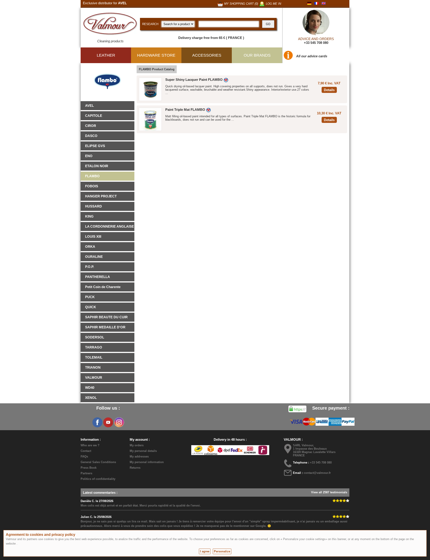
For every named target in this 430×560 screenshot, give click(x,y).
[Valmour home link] (110, 24)
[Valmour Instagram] (119, 422)
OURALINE (94, 257)
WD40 (89, 387)
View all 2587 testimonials (329, 492)
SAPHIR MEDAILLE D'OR (105, 327)
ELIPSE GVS (95, 146)
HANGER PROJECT (101, 196)
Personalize (222, 551)
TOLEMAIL (93, 357)
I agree (204, 551)
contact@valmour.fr (317, 473)
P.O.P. (89, 267)
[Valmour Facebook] (97, 422)
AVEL (89, 105)
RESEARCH (150, 24)
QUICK (90, 307)
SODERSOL (94, 337)
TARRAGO (93, 347)
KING (89, 216)
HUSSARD (93, 206)
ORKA (90, 246)
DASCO (91, 136)
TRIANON (93, 367)
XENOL (91, 398)
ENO (88, 156)
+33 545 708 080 (316, 43)
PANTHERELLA (97, 277)
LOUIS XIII (93, 236)
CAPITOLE (93, 116)
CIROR (90, 126)
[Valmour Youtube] (108, 422)
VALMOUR (93, 377)
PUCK (90, 297)
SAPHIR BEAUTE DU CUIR (106, 317)
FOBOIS (91, 186)
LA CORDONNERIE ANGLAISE (109, 226)
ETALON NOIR (96, 166)
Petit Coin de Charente (102, 287)
